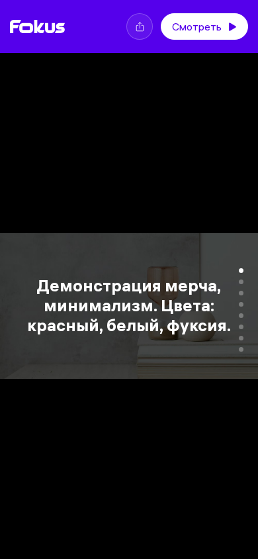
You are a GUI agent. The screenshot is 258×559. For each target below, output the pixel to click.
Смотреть (197, 26)
